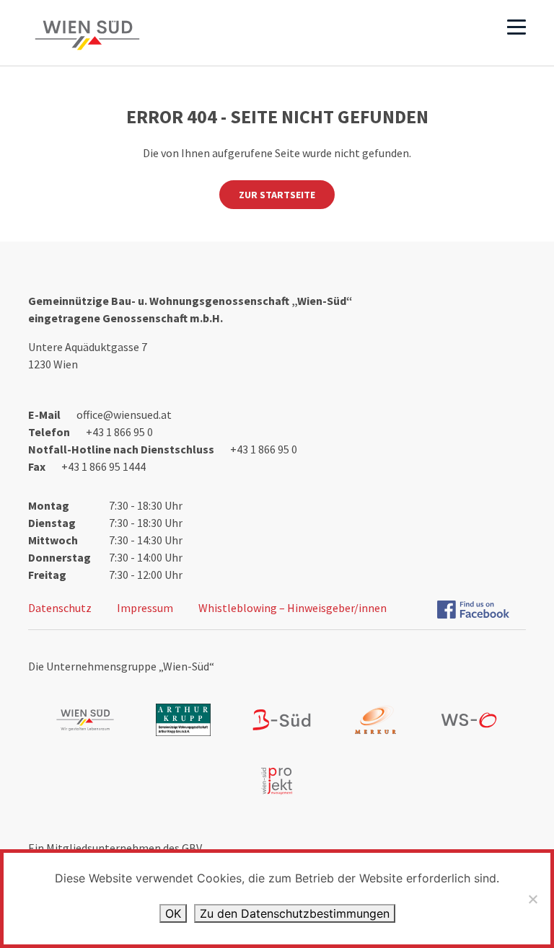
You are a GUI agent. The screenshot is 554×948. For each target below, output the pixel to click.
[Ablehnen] (532, 899)
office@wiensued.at (124, 414)
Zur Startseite (277, 194)
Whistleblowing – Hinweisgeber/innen (292, 608)
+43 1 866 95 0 (119, 432)
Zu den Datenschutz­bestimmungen (295, 913)
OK (173, 913)
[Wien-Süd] (87, 35)
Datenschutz (60, 608)
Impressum (145, 608)
